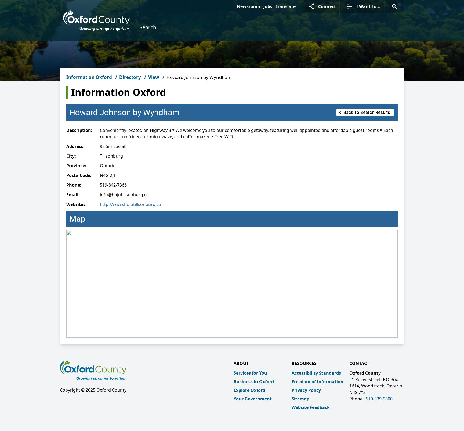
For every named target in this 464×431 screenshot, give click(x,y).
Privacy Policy (306, 390)
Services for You (250, 373)
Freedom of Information (317, 382)
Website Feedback (311, 407)
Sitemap (300, 399)
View (153, 77)
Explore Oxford (249, 390)
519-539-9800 (379, 399)
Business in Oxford (254, 382)
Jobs (267, 6)
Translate (286, 6)
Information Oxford (89, 77)
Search (147, 27)
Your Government (253, 399)
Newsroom (248, 6)
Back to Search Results (363, 112)
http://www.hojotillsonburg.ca (130, 204)
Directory (130, 77)
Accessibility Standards (316, 373)
